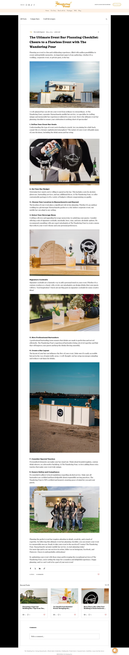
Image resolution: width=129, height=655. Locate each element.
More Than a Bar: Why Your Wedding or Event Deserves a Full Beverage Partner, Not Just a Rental (94, 607)
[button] (106, 19)
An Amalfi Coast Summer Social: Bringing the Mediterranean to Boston (63, 607)
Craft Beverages (49, 19)
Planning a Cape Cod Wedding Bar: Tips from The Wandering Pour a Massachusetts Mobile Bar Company (33, 607)
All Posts (23, 19)
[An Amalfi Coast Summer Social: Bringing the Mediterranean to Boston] (64, 596)
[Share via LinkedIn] (40, 568)
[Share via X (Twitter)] (35, 568)
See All (107, 585)
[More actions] (98, 32)
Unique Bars (34, 19)
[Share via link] (44, 568)
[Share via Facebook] (30, 568)
